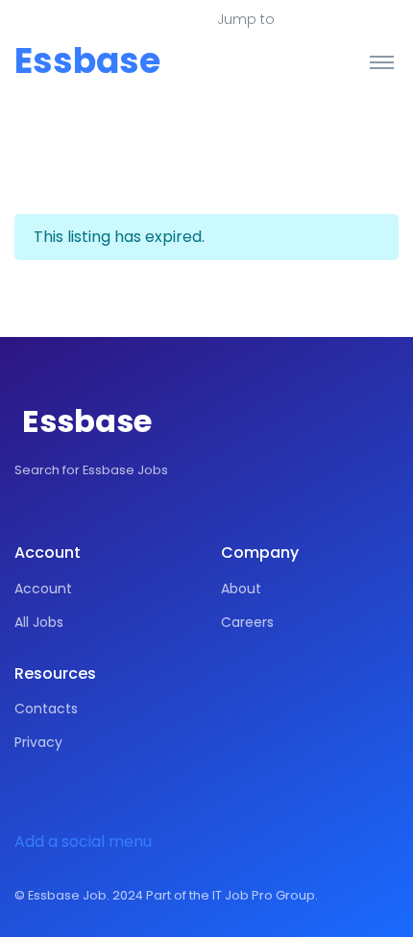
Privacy (38, 742)
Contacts (46, 708)
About (241, 588)
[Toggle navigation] (382, 61)
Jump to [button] (246, 19)
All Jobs (38, 622)
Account (43, 588)
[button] (317, 20)
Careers (247, 622)
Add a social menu (83, 841)
